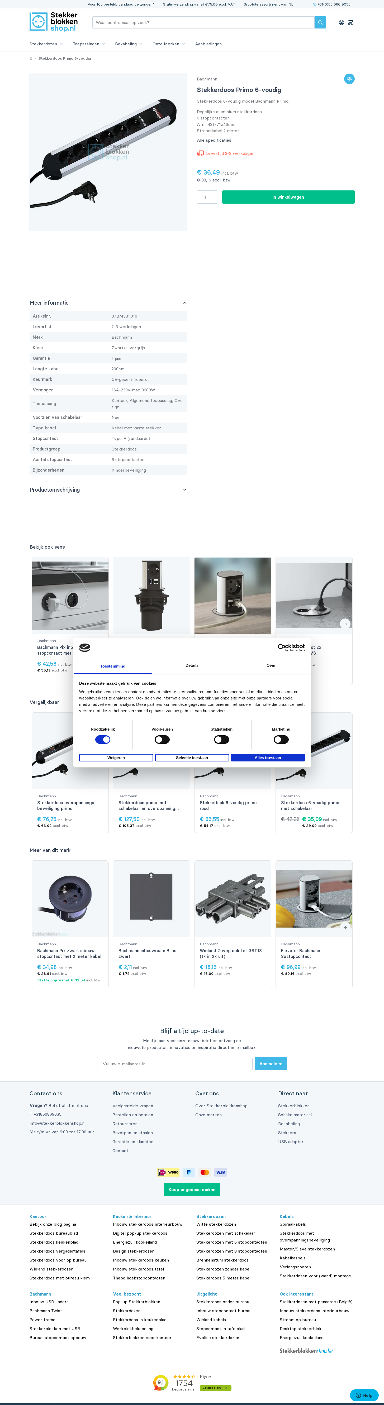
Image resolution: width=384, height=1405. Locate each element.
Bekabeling (126, 43)
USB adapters (292, 1141)
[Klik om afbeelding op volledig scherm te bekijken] (108, 152)
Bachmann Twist (46, 1310)
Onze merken (208, 1114)
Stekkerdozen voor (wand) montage (315, 1275)
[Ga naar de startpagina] (54, 22)
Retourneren (125, 1123)
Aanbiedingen (208, 43)
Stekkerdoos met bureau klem (60, 1278)
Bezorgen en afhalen (132, 1132)
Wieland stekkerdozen (51, 1269)
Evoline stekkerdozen (217, 1337)
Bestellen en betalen (132, 1114)
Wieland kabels (211, 1319)
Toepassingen (86, 43)
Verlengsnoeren (295, 1266)
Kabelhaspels (293, 1257)
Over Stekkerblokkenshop (221, 1105)
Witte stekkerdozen (216, 1224)
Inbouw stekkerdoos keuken (141, 1260)
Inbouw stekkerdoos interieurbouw (148, 1224)
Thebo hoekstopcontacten (139, 1278)
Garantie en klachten (132, 1141)
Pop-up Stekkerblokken (136, 1301)
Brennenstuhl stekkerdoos (222, 1260)
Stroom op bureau (298, 1319)
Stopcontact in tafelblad (220, 1328)
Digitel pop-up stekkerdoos (140, 1233)
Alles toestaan (268, 757)
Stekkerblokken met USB (55, 1328)
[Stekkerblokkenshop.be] (317, 1351)
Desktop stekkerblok (300, 1328)
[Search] (320, 22)
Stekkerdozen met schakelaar (225, 1233)
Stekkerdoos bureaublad (54, 1233)
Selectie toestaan (192, 757)
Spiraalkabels (293, 1224)
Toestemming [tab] (112, 666)
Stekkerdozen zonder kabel (223, 1269)
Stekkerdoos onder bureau (222, 1301)
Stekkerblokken (294, 1105)
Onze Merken (166, 43)
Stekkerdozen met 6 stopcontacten (231, 1242)
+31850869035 (47, 1114)
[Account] (341, 22)
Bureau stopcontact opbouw (58, 1337)
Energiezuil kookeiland (135, 1242)
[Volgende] (345, 623)
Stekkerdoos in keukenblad (140, 1319)
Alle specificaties (214, 140)
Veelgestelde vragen (132, 1105)
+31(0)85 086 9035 (334, 4)
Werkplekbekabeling (133, 1328)
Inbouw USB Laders (49, 1301)
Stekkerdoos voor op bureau (58, 1260)
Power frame (42, 1319)
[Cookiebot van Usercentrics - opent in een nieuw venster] (282, 648)
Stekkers (287, 1132)
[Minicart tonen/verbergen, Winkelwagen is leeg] (350, 22)
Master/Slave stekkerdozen (307, 1248)
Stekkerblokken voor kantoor (142, 1337)
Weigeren (116, 757)
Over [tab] (271, 665)
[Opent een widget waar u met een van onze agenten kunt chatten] (364, 1395)
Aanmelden (270, 1063)
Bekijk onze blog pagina (53, 1224)
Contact (120, 1150)
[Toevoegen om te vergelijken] (349, 79)
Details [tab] (192, 665)
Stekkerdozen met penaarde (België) (316, 1301)
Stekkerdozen (43, 43)
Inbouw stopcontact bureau (224, 1310)
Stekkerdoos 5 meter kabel (223, 1278)
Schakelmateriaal (295, 1114)
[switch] (162, 739)
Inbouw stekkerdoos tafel (138, 1269)
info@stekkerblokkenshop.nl (58, 1123)
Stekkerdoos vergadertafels (57, 1251)
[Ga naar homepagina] (31, 58)
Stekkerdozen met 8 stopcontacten (231, 1251)
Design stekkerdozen (133, 1251)
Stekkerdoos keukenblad (54, 1242)
